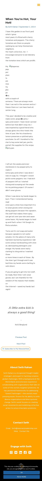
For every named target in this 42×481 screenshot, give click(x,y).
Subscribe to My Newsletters (17, 348)
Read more (21, 477)
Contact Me (24, 431)
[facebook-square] (26, 452)
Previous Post (21, 337)
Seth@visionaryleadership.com (24, 428)
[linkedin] (21, 452)
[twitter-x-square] (30, 452)
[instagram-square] (12, 452)
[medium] (16, 452)
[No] (39, 472)
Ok (21, 473)
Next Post (21, 343)
